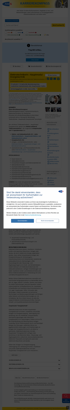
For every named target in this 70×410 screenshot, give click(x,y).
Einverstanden (22, 220)
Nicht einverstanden (47, 220)
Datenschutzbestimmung (33, 215)
